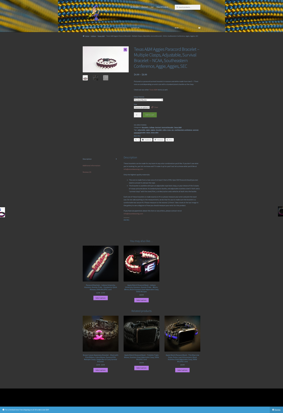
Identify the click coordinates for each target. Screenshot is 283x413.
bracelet (159, 130)
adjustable (141, 130)
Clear (156, 107)
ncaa (169, 130)
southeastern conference (183, 130)
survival (195, 130)
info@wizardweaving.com (133, 169)
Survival (158, 127)
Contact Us (135, 28)
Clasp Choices (139, 97)
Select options (101, 298)
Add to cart (149, 115)
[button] (125, 49)
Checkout (144, 7)
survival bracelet (139, 132)
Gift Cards (106, 28)
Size (135, 104)
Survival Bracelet (167, 127)
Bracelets (145, 127)
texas (148, 132)
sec (172, 130)
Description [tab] (87, 159)
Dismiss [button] (277, 410)
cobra (164, 130)
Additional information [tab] (91, 165)
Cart (152, 7)
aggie (148, 130)
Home (87, 36)
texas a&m (154, 132)
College (93, 36)
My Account (134, 7)
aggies (153, 130)
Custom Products (120, 28)
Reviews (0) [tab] (87, 172)
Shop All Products (162, 7)
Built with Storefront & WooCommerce (97, 400)
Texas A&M (101, 36)
